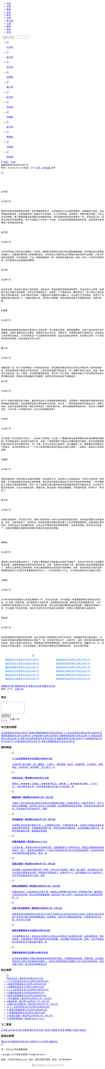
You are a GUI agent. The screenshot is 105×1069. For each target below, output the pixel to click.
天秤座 (47, 1030)
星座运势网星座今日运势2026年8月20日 (26, 984)
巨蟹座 (25, 1030)
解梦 (9, 26)
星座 (9, 9)
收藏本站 (53, 1041)
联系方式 (24, 1041)
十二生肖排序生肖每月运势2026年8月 (81, 733)
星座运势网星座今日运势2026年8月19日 (26, 995)
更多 (9, 32)
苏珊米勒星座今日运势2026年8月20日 (25, 987)
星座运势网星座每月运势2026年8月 (46, 733)
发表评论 (5, 715)
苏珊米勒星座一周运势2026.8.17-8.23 (25, 1018)
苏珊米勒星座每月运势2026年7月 (75, 736)
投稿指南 (14, 1041)
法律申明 (33, 1041)
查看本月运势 (35, 686)
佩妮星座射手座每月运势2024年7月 (22, 675)
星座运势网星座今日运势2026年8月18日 (27, 1010)
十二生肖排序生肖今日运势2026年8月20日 (28, 981)
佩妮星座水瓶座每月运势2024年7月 (22, 679)
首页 (9, 3)
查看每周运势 (21, 686)
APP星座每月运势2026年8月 (44, 736)
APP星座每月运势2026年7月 (27, 741)
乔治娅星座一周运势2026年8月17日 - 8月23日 (29, 998)
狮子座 (33, 1030)
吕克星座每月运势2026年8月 (14, 733)
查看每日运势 (7, 686)
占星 (9, 23)
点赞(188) (19, 689)
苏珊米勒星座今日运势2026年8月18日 (26, 1013)
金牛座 (11, 1030)
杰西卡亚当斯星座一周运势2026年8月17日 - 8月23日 (32, 1004)
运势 (9, 6)
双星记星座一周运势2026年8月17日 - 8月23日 (30, 1016)
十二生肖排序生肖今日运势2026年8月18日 (28, 1007)
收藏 (48, 168)
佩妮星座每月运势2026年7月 (70, 738)
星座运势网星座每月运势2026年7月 (58, 741)
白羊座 (4, 1030)
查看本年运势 (48, 686)
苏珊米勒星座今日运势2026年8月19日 (25, 993)
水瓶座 (75, 1030)
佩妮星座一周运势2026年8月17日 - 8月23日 (28, 1001)
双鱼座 (82, 1030)
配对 (9, 15)
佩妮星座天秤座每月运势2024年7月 (22, 671)
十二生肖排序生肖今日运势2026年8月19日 (28, 990)
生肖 (9, 12)
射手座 (61, 1030)
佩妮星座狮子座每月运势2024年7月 (22, 667)
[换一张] (14, 720)
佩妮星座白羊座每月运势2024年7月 (22, 659)
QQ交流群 (43, 1041)
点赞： (40, 168)
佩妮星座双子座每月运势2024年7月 (22, 663)
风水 (9, 29)
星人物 (10, 21)
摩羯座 (68, 1030)
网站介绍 (5, 1041)
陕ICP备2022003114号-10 (58, 1054)
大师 (9, 18)
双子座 (18, 1030)
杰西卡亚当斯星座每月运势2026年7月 (38, 738)
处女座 (40, 1030)
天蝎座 (54, 1030)
